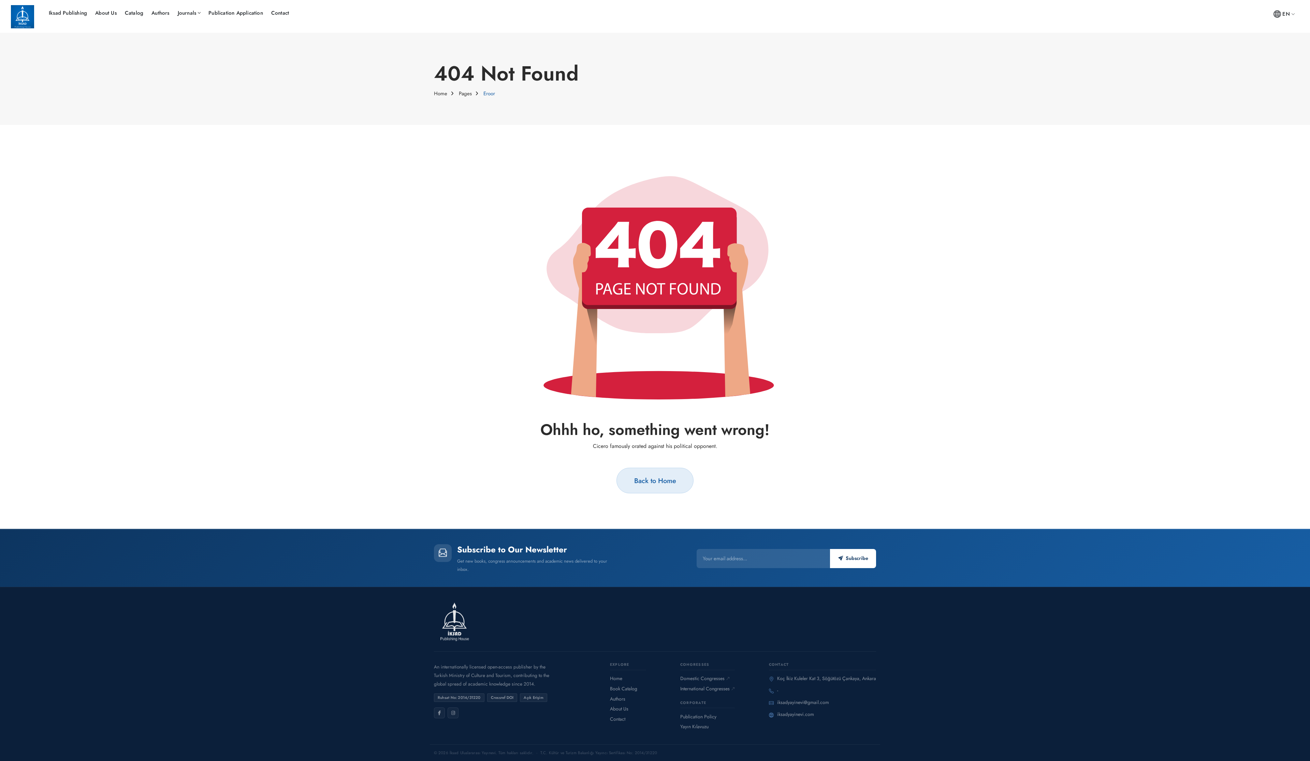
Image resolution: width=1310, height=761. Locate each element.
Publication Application (235, 13)
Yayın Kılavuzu (694, 726)
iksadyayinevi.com (795, 714)
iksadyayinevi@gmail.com (803, 702)
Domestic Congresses (702, 678)
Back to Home (655, 481)
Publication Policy (698, 716)
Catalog (134, 13)
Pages (465, 93)
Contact (280, 13)
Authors (160, 13)
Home (440, 93)
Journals (187, 13)
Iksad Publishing (68, 13)
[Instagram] (453, 712)
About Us (106, 13)
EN (1286, 14)
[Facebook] (439, 712)
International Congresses (705, 688)
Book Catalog (623, 688)
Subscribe (857, 558)
